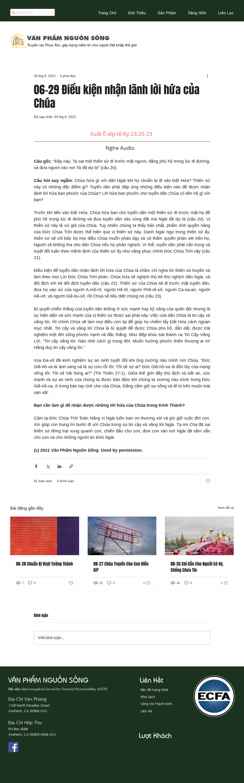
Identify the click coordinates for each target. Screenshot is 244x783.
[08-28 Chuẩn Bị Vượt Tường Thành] (44, 536)
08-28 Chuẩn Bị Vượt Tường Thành (44, 564)
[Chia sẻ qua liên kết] (71, 466)
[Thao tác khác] (207, 76)
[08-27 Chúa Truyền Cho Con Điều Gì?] (122, 536)
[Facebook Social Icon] (13, 747)
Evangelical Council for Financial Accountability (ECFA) (67, 688)
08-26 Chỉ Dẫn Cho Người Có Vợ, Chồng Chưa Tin (197, 567)
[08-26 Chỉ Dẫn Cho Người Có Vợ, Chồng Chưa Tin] (199, 536)
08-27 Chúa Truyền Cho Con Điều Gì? (120, 567)
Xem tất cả (226, 507)
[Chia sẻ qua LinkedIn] (59, 466)
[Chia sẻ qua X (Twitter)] (48, 466)
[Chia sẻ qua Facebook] (36, 466)
